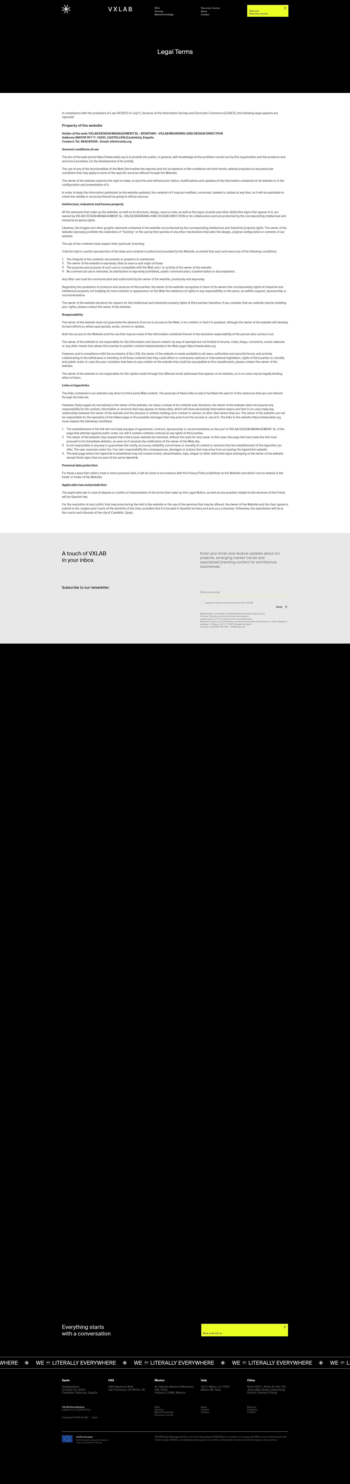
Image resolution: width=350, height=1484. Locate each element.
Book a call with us (212, 1333)
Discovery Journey (210, 8)
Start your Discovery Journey (258, 12)
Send (279, 606)
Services (159, 11)
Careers (205, 1412)
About (204, 11)
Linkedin (251, 1412)
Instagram (252, 1409)
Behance (251, 1407)
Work (157, 8)
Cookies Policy (83, 1409)
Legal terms (68, 1409)
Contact (205, 15)
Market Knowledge (164, 15)
